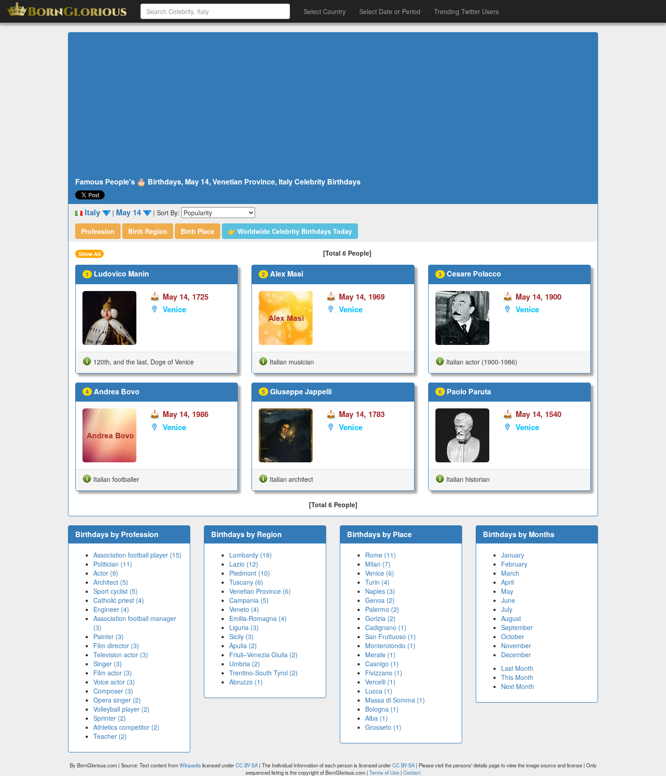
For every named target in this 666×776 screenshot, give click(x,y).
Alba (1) (376, 718)
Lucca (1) (378, 690)
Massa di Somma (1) (395, 699)
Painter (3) (108, 636)
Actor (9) (105, 572)
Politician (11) (112, 563)
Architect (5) (110, 582)
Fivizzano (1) (383, 672)
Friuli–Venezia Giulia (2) (263, 654)
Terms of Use (385, 772)
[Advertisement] (333, 105)
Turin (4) (377, 582)
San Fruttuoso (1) (390, 636)
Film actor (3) (112, 672)
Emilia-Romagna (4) (258, 618)
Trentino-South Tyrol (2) (263, 672)
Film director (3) (116, 645)
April (507, 582)
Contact (411, 772)
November (516, 645)
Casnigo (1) (382, 663)
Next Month (517, 686)
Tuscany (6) (246, 582)
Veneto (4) (244, 609)
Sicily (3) (241, 636)
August (511, 618)
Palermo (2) (382, 609)
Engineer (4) (111, 609)
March (510, 572)
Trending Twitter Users (466, 11)
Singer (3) (107, 663)
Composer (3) (113, 690)
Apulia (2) (243, 645)
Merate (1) (380, 654)
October (512, 636)
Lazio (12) (243, 563)
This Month (517, 677)
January (512, 554)
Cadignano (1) (385, 627)
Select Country (325, 11)
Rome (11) (380, 554)
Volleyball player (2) (121, 708)
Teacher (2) (110, 736)
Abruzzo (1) (246, 681)
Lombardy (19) (250, 554)
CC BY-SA (247, 765)
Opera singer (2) (117, 699)
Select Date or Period (389, 11)
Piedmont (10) (249, 572)
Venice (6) (379, 572)
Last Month (517, 668)
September (517, 627)
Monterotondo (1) (390, 645)
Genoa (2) (380, 600)
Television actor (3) (120, 654)
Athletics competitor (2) (126, 727)
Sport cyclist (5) (115, 591)
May (507, 591)
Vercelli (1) (380, 681)
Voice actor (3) (114, 681)
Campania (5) (249, 600)
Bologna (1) (382, 708)
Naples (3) (380, 591)
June (508, 600)
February (514, 563)
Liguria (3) (244, 627)
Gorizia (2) (380, 618)
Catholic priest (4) (118, 600)
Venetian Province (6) (260, 591)
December (516, 654)
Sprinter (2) (109, 718)
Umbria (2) (244, 663)
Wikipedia (190, 765)
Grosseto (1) (383, 727)
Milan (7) (378, 563)
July (506, 609)
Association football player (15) (137, 554)
